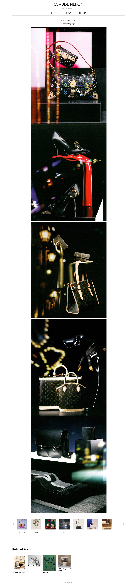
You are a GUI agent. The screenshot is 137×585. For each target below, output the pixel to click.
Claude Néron (68, 4)
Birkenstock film (92, 531)
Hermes (106, 531)
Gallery (55, 13)
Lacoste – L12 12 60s (64, 531)
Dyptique (50, 531)
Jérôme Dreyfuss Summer (22, 531)
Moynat (78, 531)
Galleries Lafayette (36, 531)
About (68, 13)
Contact (81, 13)
